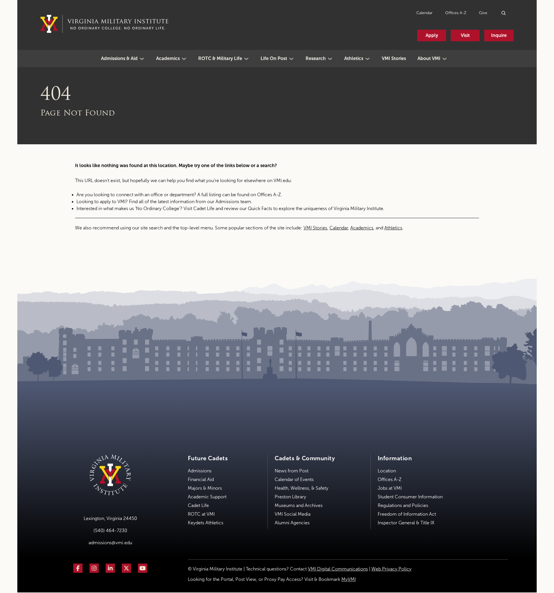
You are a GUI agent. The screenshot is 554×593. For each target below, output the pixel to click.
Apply (432, 35)
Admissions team (233, 201)
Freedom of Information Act (407, 514)
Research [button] (316, 58)
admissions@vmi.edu (110, 542)
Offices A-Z (455, 13)
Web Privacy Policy (391, 568)
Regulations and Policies (403, 505)
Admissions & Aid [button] (119, 58)
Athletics (393, 227)
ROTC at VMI (201, 514)
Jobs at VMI (390, 488)
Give (483, 13)
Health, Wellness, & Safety (301, 488)
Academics (361, 227)
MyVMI (348, 579)
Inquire (499, 35)
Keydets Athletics (205, 522)
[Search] (504, 13)
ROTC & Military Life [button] (220, 58)
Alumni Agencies (292, 522)
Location (387, 470)
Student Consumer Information (410, 496)
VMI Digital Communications (338, 568)
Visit (465, 35)
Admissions (200, 470)
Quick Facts (260, 208)
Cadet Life (203, 208)
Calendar (424, 13)
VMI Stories (394, 58)
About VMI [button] (429, 58)
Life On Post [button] (274, 58)
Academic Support (207, 496)
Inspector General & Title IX (406, 522)
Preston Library (290, 496)
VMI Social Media (292, 514)
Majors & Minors (205, 488)
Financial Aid (201, 479)
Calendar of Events (294, 479)
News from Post (291, 470)
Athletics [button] (353, 58)
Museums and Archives (299, 505)
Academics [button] (168, 58)
